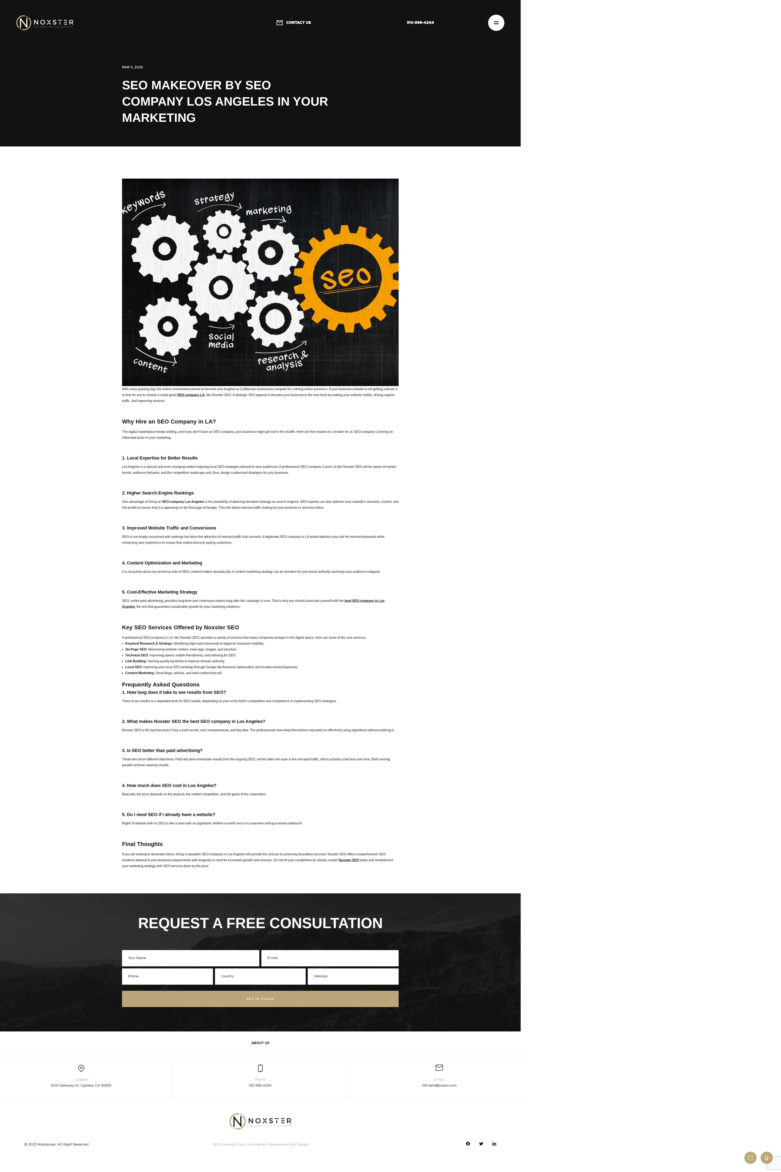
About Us (260, 1043)
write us (750, 1157)
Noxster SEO (349, 860)
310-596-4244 (766, 1157)
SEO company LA (191, 395)
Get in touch (260, 999)
